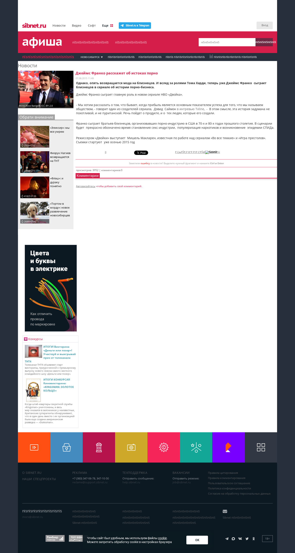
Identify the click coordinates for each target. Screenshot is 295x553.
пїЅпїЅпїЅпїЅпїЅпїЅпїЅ (131, 42)
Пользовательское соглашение (229, 483)
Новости (58, 25)
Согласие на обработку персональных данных (239, 493)
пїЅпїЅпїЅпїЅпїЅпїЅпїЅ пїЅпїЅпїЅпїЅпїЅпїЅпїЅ (136, 520)
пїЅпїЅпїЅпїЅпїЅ (264, 42)
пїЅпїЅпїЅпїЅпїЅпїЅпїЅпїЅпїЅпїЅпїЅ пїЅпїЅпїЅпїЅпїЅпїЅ (194, 520)
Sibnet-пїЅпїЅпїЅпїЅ (84, 523)
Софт (92, 25)
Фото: (22, 105)
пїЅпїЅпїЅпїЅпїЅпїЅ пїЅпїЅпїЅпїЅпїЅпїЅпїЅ (86, 513)
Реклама (79, 473)
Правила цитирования (223, 473)
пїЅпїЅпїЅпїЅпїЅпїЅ (150, 57)
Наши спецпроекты (39, 479)
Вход (265, 25)
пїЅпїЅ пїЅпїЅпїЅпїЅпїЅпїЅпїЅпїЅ (185, 57)
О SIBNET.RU (32, 473)
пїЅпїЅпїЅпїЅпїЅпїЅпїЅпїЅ (90, 42)
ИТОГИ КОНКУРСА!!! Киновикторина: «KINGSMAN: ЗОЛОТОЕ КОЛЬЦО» (58, 385)
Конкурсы (35, 339)
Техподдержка (134, 473)
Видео (76, 25)
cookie (162, 538)
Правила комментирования (226, 478)
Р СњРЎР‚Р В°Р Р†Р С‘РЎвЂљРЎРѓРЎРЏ (197, 152)
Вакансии (181, 473)
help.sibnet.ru (131, 482)
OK (197, 540)
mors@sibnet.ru (32, 517)
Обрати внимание (36, 117)
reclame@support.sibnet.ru (90, 482)
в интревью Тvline (190, 109)
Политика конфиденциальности (229, 488)
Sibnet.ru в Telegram (137, 25)
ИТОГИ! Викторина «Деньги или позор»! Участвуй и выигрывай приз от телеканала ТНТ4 (50, 354)
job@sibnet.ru (182, 482)
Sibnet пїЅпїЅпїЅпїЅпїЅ (237, 517)
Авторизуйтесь (85, 186)
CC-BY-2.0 (47, 105)
